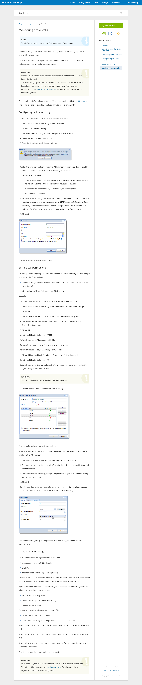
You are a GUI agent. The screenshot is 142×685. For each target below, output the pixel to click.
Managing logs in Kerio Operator (110, 59)
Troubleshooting (132, 3)
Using (96, 3)
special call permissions (46, 89)
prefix (85, 51)
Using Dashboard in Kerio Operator (111, 50)
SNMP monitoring (108, 64)
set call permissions (53, 667)
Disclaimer (115, 670)
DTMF (63, 198)
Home (72, 3)
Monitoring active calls (111, 68)
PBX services (81, 101)
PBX (55, 123)
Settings (105, 3)
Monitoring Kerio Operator (112, 55)
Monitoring (27, 24)
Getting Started (84, 3)
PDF (110, 670)
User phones (116, 3)
